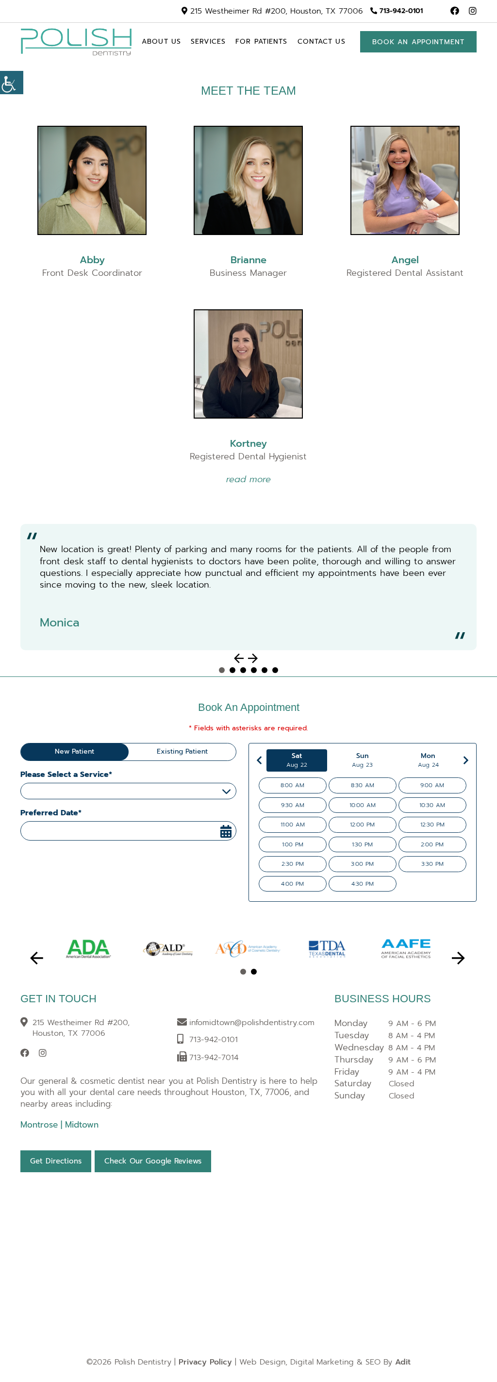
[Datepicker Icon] (225, 832)
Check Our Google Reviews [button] (152, 1161)
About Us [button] (161, 41)
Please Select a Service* (66, 774)
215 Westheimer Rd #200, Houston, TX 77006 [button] (275, 11)
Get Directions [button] (56, 1161)
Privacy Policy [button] (205, 1362)
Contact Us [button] (322, 41)
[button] (11, 82)
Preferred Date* (51, 813)
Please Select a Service (65, 790)
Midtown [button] (82, 1124)
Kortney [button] (248, 443)
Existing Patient (182, 751)
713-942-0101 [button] (400, 11)
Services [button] (208, 41)
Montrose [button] (40, 1124)
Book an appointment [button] (418, 42)
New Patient (74, 751)
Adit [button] (403, 1362)
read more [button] (248, 479)
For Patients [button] (261, 41)
